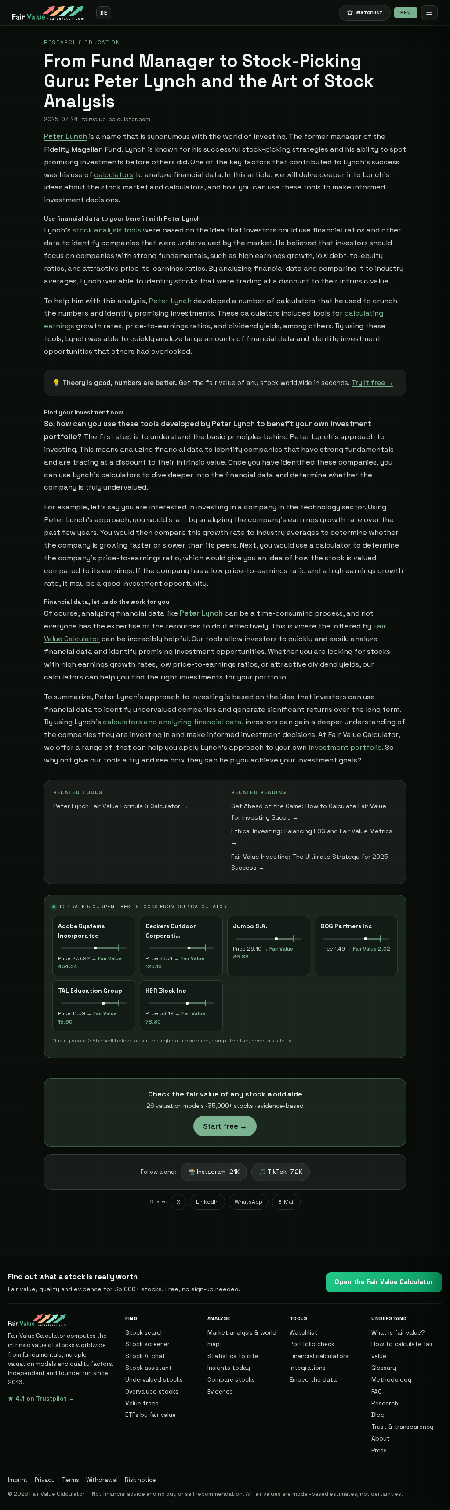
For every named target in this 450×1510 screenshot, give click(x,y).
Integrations (308, 1368)
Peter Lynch (170, 300)
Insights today (228, 1368)
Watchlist (303, 1332)
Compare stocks (231, 1379)
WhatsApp (248, 1201)
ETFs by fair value (150, 1415)
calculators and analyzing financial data (172, 721)
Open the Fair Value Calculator (383, 1282)
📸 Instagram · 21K (214, 1172)
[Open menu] (429, 12)
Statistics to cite (232, 1356)
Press (379, 1450)
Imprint (18, 1480)
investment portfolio (345, 747)
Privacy (45, 1480)
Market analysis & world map (241, 1338)
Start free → (225, 1126)
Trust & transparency (402, 1426)
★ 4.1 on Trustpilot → (41, 1398)
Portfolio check (312, 1344)
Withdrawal (102, 1480)
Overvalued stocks (151, 1391)
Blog (378, 1415)
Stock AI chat (145, 1356)
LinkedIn (207, 1201)
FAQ (376, 1391)
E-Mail (286, 1201)
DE (103, 12)
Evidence (220, 1391)
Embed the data (313, 1379)
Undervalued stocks (154, 1379)
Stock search (144, 1332)
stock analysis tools (107, 230)
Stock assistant (148, 1368)
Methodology (391, 1379)
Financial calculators (319, 1356)
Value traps (142, 1403)
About (380, 1438)
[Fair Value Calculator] (48, 13)
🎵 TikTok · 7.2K (280, 1172)
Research (384, 1403)
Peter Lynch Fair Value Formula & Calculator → (120, 806)
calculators (113, 174)
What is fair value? (398, 1332)
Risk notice (140, 1480)
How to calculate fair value (402, 1350)
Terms (70, 1480)
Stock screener (147, 1344)
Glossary (383, 1368)
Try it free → (372, 382)
